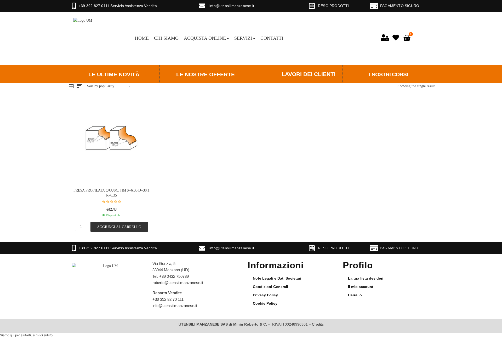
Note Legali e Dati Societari (277, 278)
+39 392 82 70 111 (168, 299)
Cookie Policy (265, 303)
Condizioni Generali (270, 287)
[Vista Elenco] (79, 86)
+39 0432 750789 (174, 276)
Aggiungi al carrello (119, 227)
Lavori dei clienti (308, 74)
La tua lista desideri (365, 278)
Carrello (355, 295)
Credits (318, 324)
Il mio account (360, 287)
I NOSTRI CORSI (388, 74)
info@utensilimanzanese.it (231, 6)
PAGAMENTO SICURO (399, 6)
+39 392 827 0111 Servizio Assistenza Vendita (118, 6)
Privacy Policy (265, 295)
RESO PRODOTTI (333, 6)
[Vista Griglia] (71, 86)
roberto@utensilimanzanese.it (177, 282)
